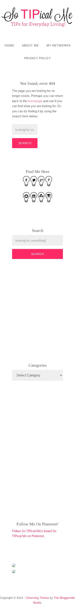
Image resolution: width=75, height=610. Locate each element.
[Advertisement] (43, 310)
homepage (35, 101)
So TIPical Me (37, 17)
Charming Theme (37, 597)
